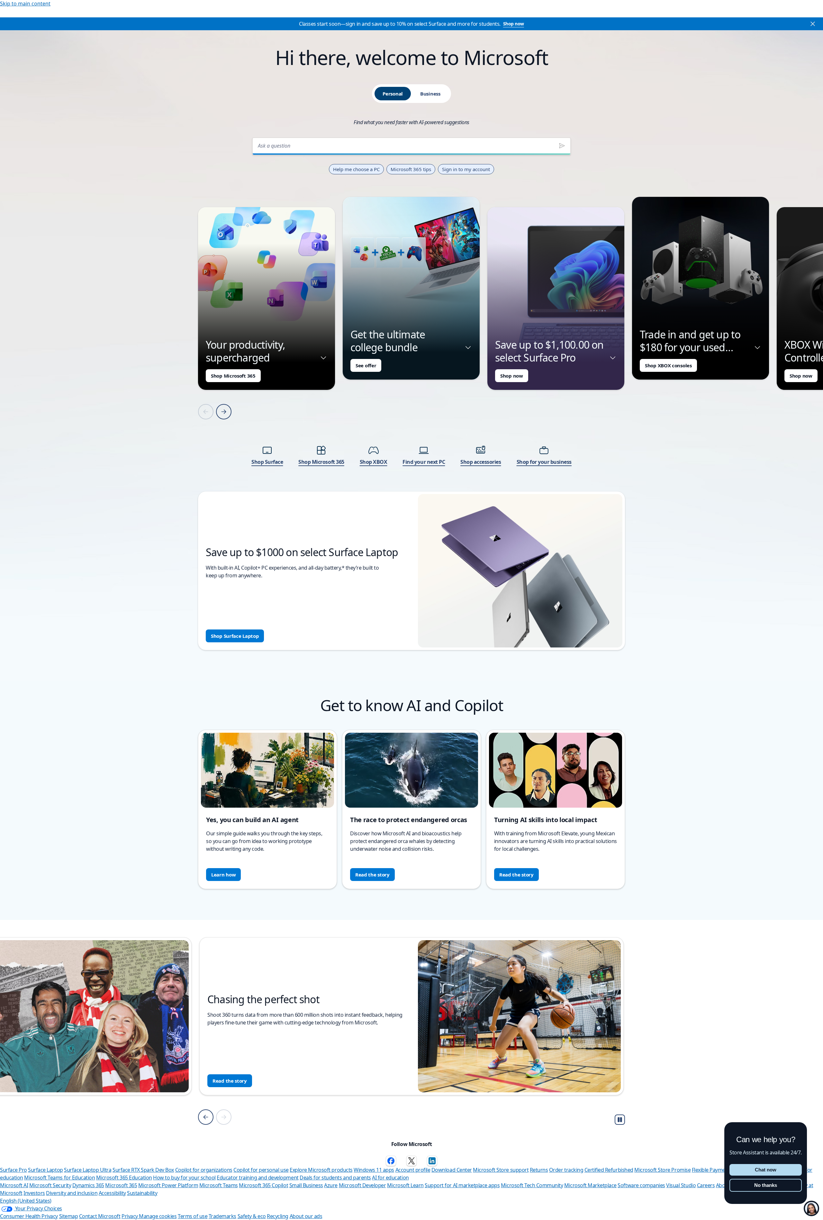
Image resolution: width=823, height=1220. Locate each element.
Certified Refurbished (608, 1169)
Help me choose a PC (356, 169)
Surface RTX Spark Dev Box (143, 1169)
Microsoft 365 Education (124, 1177)
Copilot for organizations (203, 1169)
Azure (331, 1185)
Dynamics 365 (88, 1185)
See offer (366, 365)
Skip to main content (25, 3)
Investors (34, 1193)
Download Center (451, 1169)
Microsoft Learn (405, 1185)
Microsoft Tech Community (532, 1185)
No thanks (765, 1185)
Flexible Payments (712, 1169)
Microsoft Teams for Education (59, 1177)
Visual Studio (681, 1185)
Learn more (226, 1081)
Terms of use (192, 1216)
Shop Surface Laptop (235, 636)
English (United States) (25, 1200)
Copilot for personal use (260, 1169)
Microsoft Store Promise (662, 1169)
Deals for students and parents (335, 1177)
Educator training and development (257, 1177)
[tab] (393, 93)
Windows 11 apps (374, 1169)
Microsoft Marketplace (590, 1185)
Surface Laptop (45, 1169)
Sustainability (142, 1193)
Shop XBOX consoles (668, 365)
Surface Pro (13, 1169)
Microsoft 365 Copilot (263, 1185)
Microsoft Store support (501, 1169)
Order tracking (566, 1169)
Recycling (277, 1216)
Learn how (223, 874)
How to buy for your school (184, 1177)
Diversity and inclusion (71, 1193)
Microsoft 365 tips (411, 169)
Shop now (513, 24)
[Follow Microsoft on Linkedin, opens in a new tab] (432, 1161)
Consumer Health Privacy (29, 1216)
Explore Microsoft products (321, 1169)
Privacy (130, 1216)
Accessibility (112, 1193)
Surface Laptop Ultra (87, 1169)
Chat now (765, 1169)
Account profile (412, 1169)
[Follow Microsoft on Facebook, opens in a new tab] (391, 1161)
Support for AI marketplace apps (462, 1185)
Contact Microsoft (100, 1216)
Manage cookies (157, 1216)
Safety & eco (252, 1216)
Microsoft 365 (121, 1185)
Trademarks (222, 1216)
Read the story (372, 874)
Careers (706, 1185)
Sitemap (68, 1216)
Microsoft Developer (362, 1185)
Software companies (641, 1185)
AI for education (390, 1177)
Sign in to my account (466, 169)
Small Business (306, 1185)
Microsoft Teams (218, 1185)
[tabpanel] (411, 391)
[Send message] (562, 146)
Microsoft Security (50, 1185)
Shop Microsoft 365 (233, 375)
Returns (539, 1169)
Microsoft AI (14, 1185)
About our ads (306, 1216)
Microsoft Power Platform (168, 1185)
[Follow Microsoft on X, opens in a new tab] (411, 1161)
